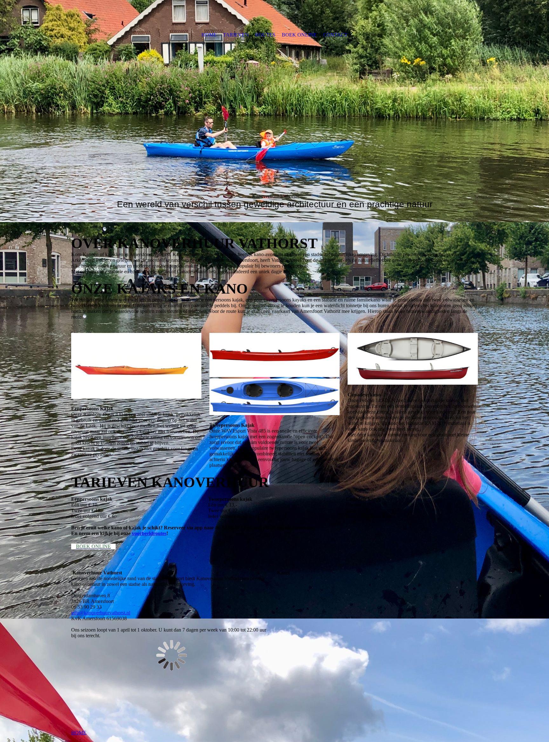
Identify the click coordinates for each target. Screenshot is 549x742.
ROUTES (265, 34)
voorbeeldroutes (149, 533)
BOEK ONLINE (299, 34)
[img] (274, 111)
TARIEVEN (236, 34)
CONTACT (335, 34)
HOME (209, 34)
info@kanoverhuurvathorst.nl (100, 612)
